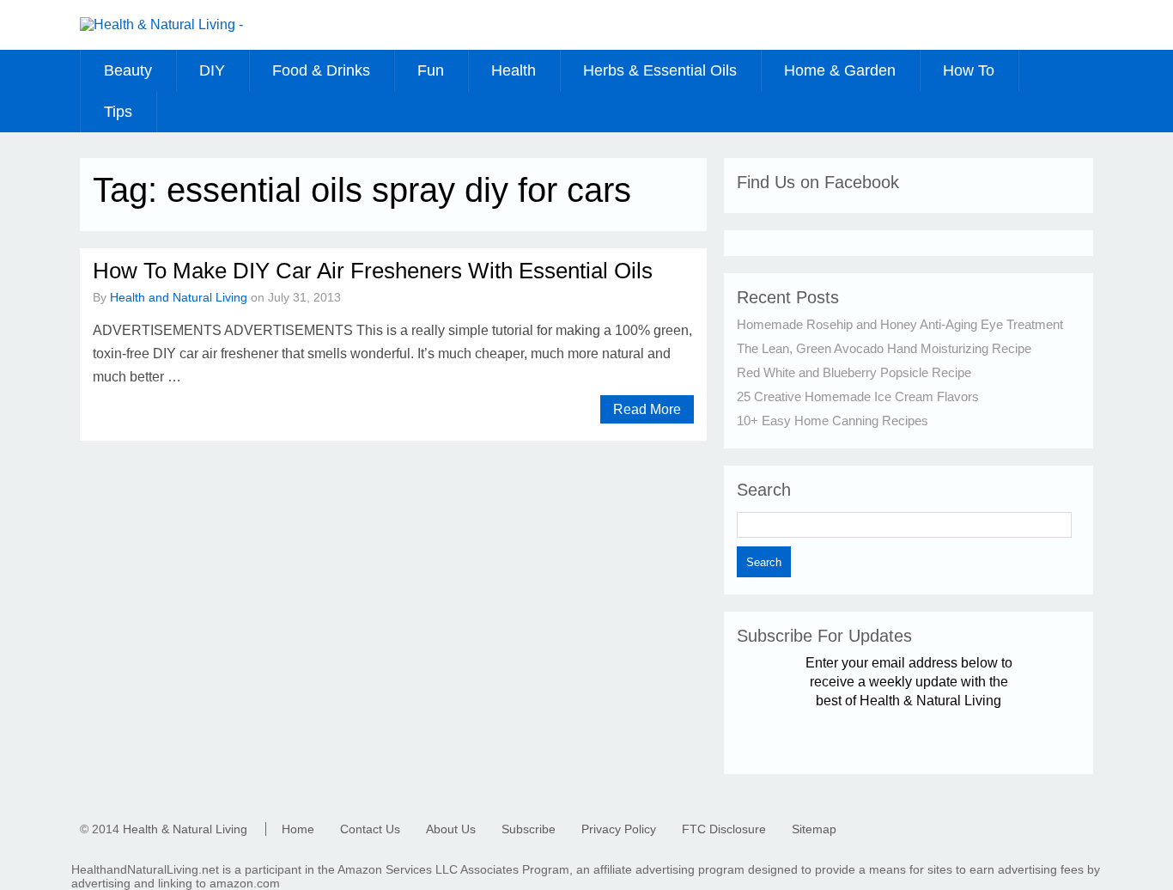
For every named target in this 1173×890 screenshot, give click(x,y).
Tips (118, 111)
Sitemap (814, 829)
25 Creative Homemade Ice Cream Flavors (858, 396)
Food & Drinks (321, 70)
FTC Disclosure (724, 829)
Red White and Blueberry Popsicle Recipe (854, 372)
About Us (451, 829)
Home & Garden (840, 70)
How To (968, 70)
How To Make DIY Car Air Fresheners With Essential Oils (373, 270)
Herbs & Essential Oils (660, 70)
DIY (212, 70)
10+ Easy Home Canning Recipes (832, 420)
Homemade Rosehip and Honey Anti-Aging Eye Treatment (900, 324)
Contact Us (370, 829)
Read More (647, 409)
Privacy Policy (618, 829)
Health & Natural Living (185, 829)
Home (298, 829)
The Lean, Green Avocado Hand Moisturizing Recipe (884, 348)
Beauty (128, 70)
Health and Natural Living (178, 297)
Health (513, 70)
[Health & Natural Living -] (161, 24)
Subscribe (528, 829)
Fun (430, 70)
